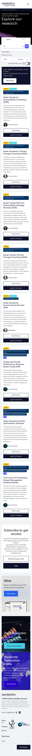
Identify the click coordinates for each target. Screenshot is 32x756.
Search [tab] (9, 39)
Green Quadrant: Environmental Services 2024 (13, 305)
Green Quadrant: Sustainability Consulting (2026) (14, 99)
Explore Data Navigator (14, 646)
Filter (5, 59)
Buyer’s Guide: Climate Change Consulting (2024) (15, 256)
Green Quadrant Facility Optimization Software (14, 422)
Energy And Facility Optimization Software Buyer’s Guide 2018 (13, 364)
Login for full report (16, 135)
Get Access (10, 80)
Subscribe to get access (16, 559)
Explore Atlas (11, 593)
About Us (4, 721)
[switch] (27, 63)
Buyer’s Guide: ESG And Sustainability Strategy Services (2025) (13, 205)
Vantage (4, 726)
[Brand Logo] (8, 4)
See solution (24, 747)
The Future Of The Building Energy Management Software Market (15, 480)
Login (16, 566)
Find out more (11, 684)
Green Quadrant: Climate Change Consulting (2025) (15, 152)
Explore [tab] (23, 39)
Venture (4, 730)
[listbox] (23, 59)
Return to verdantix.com (10, 9)
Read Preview (16, 130)
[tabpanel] (16, 46)
